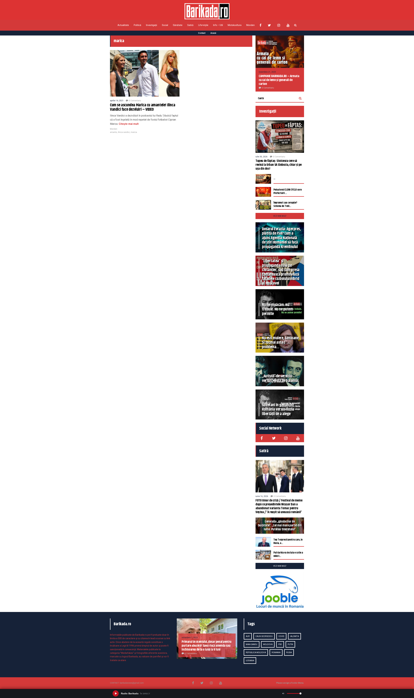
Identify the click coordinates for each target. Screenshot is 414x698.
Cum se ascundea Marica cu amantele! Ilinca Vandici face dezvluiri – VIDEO (142, 107)
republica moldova (256, 652)
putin (290, 644)
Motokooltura (234, 25)
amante (113, 132)
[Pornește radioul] (116, 693)
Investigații (151, 25)
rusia (289, 652)
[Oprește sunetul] (283, 693)
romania (276, 652)
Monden (250, 25)
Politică (137, 25)
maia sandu (251, 644)
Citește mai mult (129, 123)
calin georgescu (264, 636)
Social (165, 25)
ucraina (250, 660)
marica (134, 132)
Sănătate (177, 25)
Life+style (203, 25)
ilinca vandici (124, 132)
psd (280, 644)
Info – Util (218, 25)
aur (248, 636)
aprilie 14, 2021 (117, 100)
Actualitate (123, 25)
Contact (201, 33)
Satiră (190, 25)
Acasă (213, 33)
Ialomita (294, 636)
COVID (281, 636)
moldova (267, 644)
